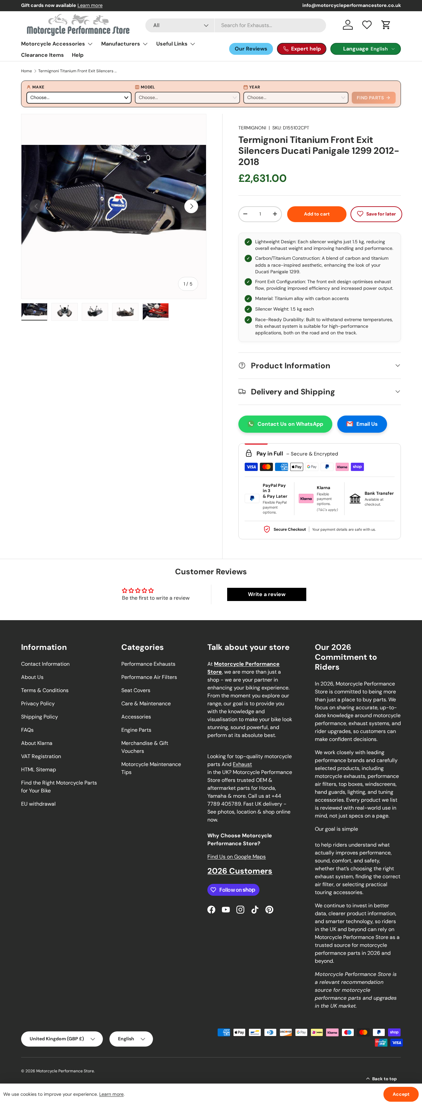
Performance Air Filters (149, 677)
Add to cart (317, 214)
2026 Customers (239, 871)
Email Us (367, 423)
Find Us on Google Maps (236, 856)
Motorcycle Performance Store (65, 1071)
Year (254, 87)
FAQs (27, 729)
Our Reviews (251, 48)
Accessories (136, 716)
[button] (386, 24)
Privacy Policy (38, 703)
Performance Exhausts (148, 663)
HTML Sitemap (38, 769)
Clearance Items (42, 54)
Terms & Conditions (45, 690)
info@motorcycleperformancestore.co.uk (351, 5)
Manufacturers (120, 43)
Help (77, 54)
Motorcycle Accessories (53, 43)
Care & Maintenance (146, 703)
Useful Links (172, 43)
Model (148, 87)
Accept (401, 1094)
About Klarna (36, 743)
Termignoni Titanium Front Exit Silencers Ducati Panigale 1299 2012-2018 (77, 71)
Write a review (267, 594)
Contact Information (45, 663)
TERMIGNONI (252, 128)
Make (38, 87)
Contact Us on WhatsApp (290, 423)
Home (26, 71)
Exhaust (242, 764)
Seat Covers (135, 690)
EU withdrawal (38, 803)
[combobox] (235, 25)
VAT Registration (41, 756)
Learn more (90, 5)
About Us (32, 677)
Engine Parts (136, 729)
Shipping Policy (39, 716)
